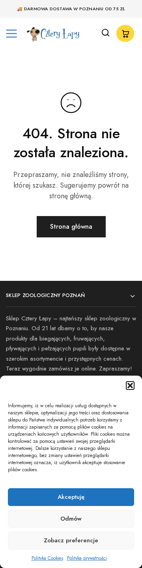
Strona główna (71, 226)
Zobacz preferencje (71, 540)
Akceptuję (71, 497)
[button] (130, 385)
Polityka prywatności (87, 558)
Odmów (71, 518)
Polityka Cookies (47, 558)
